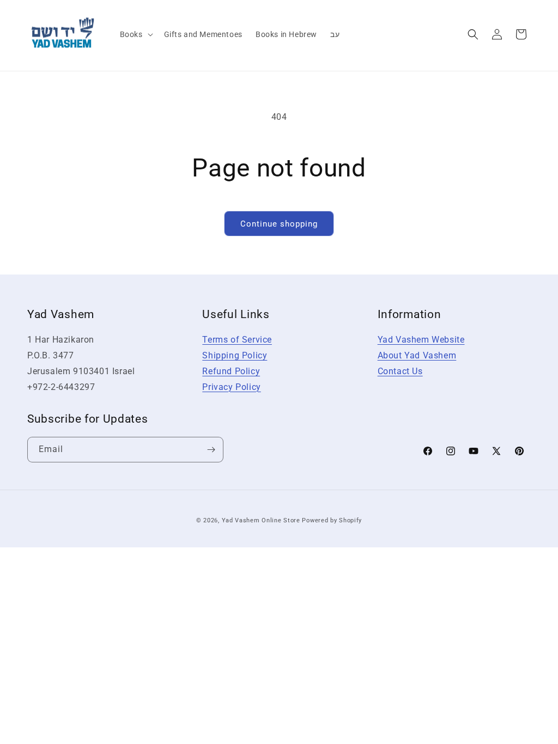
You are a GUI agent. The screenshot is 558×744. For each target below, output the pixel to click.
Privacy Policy (231, 387)
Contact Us (400, 371)
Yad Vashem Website (421, 339)
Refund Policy (231, 371)
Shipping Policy (234, 355)
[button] (135, 34)
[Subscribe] (211, 449)
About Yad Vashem (417, 355)
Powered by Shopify (332, 520)
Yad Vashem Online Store (261, 520)
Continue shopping (279, 224)
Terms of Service (237, 339)
